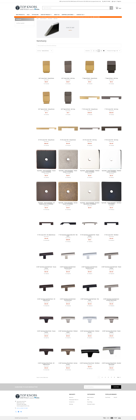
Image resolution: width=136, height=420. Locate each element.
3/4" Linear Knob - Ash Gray (68, 78)
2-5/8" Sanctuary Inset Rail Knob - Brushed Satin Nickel (111, 299)
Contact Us (80, 14)
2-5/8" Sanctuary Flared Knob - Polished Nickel (67, 331)
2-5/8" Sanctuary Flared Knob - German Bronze (68, 363)
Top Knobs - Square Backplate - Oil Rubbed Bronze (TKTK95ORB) (46, 203)
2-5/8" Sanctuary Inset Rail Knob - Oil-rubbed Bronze (46, 299)
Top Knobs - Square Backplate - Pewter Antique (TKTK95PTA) (68, 171)
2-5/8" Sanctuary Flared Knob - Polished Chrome (89, 331)
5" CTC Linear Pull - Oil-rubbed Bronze (46, 234)
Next (118, 377)
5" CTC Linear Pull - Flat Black (111, 234)
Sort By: (39, 50)
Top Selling (35, 14)
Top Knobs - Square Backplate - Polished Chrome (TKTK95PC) (111, 171)
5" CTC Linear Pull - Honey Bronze (68, 139)
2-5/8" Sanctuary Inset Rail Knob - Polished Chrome (90, 267)
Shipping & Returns (67, 14)
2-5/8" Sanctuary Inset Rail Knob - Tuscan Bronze (46, 267)
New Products (20, 14)
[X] (16, 412)
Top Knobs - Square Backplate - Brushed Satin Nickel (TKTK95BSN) (89, 203)
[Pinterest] (21, 412)
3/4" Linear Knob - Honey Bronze (46, 78)
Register (119, 1)
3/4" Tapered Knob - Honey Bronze (46, 109)
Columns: (87, 50)
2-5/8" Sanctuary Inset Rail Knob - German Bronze (68, 299)
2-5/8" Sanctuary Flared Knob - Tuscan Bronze (46, 331)
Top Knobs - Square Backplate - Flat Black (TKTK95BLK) (111, 203)
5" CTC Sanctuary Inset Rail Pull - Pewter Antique (89, 235)
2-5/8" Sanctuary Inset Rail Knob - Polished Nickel (68, 267)
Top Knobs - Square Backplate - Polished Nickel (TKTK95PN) (89, 171)
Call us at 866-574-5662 (22, 408)
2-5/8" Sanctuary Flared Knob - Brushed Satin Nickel (111, 363)
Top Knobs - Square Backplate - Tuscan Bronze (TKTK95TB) (46, 171)
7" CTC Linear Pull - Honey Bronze (90, 109)
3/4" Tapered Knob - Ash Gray (68, 109)
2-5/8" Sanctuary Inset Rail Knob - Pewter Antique (111, 267)
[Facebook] (18, 412)
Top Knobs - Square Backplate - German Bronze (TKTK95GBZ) (68, 203)
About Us (56, 14)
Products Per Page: (111, 50)
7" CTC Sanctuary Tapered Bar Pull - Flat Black (68, 235)
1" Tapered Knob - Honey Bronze (89, 78)
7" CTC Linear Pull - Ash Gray (111, 109)
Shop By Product (46, 14)
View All (115, 397)
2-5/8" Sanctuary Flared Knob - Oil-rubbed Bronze (46, 363)
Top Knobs (107, 397)
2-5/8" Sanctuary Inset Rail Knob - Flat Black (90, 299)
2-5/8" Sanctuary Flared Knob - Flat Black (90, 363)
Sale (28, 14)
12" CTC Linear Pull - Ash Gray (90, 139)
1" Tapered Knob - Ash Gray (111, 78)
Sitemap (71, 404)
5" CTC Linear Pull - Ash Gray (111, 139)
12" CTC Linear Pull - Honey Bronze (46, 139)
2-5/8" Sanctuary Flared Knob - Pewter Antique (111, 331)
